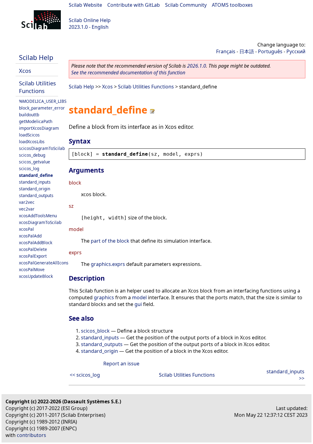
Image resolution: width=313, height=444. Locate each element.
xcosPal (26, 229)
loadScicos (29, 135)
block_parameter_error (42, 108)
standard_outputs (36, 195)
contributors (31, 435)
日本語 (246, 51)
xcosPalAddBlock (35, 242)
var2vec (27, 202)
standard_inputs (35, 182)
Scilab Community (186, 5)
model (139, 297)
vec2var (27, 209)
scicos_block (95, 330)
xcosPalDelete (33, 249)
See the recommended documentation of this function (128, 72)
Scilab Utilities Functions (37, 87)
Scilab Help (36, 57)
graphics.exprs (108, 264)
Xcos (25, 70)
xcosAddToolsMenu (38, 215)
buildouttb (29, 115)
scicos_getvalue (34, 162)
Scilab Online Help (90, 20)
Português (270, 51)
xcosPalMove (32, 269)
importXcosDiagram (39, 128)
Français (225, 51)
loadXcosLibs (32, 141)
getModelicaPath (35, 121)
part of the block (110, 240)
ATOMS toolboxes (232, 5)
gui (138, 304)
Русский (295, 51)
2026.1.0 (196, 65)
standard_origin (34, 189)
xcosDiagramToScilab (40, 222)
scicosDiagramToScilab (42, 148)
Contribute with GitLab (133, 5)
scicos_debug (32, 155)
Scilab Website (85, 5)
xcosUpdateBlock (36, 276)
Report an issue (121, 363)
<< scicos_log (85, 374)
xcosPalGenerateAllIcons (43, 263)
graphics (104, 297)
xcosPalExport (33, 256)
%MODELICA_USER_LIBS (42, 101)
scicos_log (29, 168)
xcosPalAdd (30, 236)
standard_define (36, 175)
